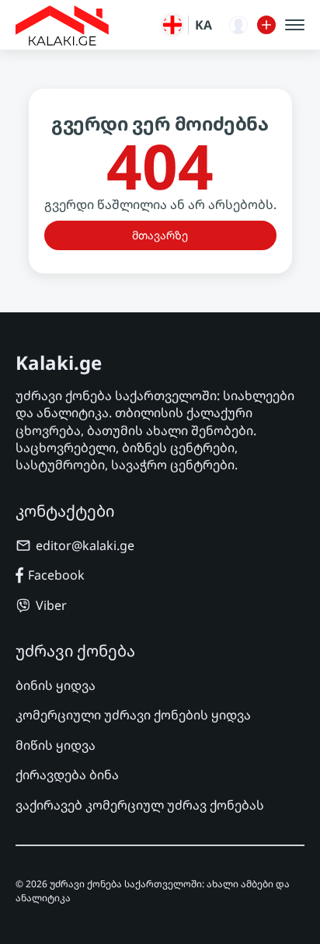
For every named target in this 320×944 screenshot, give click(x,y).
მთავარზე (160, 235)
